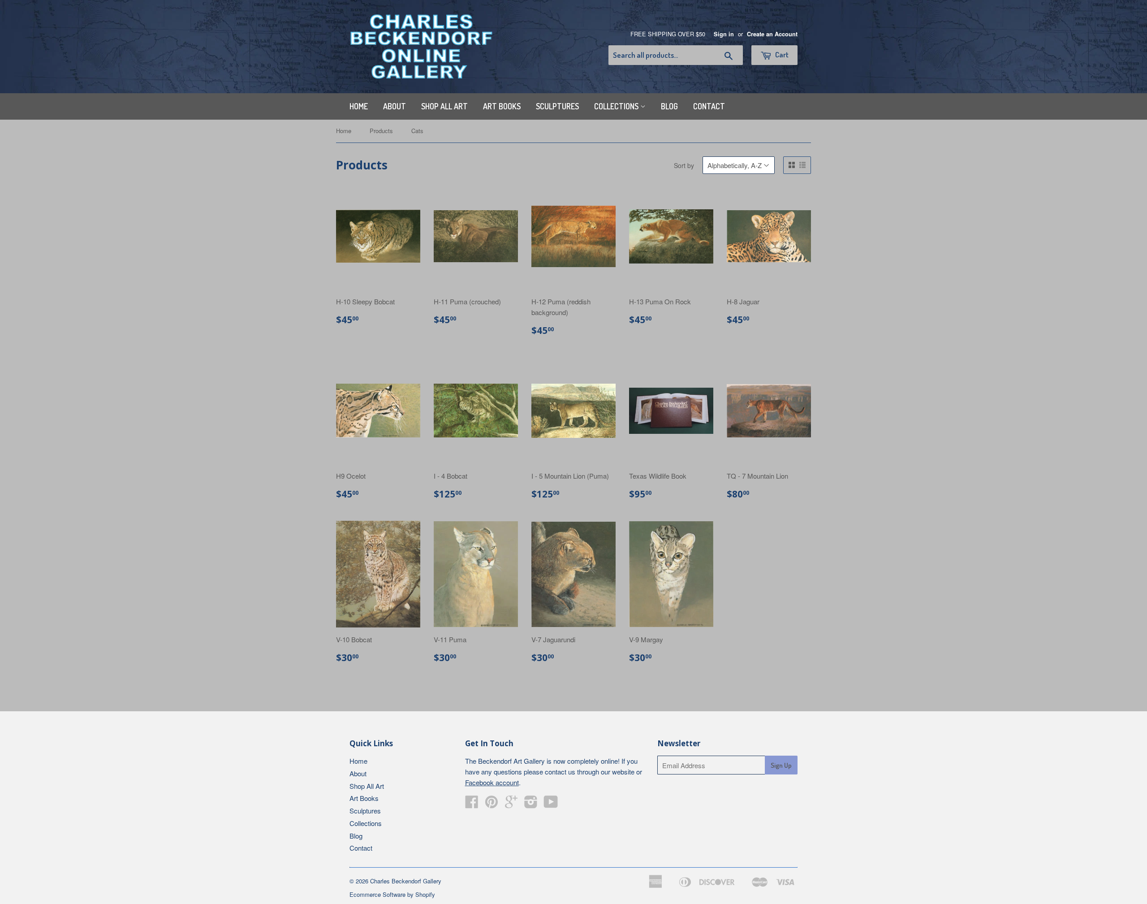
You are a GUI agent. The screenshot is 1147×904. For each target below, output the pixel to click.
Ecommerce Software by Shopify (392, 894)
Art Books (502, 106)
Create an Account (772, 34)
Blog (669, 106)
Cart (781, 54)
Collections (617, 106)
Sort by (684, 165)
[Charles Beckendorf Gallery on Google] (511, 804)
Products (381, 130)
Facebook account (492, 782)
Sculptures (557, 106)
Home (358, 106)
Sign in (724, 34)
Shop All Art (444, 106)
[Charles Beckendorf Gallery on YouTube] (551, 804)
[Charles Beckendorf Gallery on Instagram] (531, 804)
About (394, 106)
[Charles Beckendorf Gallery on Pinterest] (491, 804)
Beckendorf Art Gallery (511, 761)
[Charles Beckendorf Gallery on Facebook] (472, 804)
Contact (709, 106)
